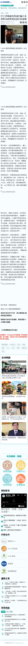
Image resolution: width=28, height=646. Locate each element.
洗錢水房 (24, 347)
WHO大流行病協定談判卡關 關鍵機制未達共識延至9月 (15, 629)
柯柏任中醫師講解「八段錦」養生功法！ (14, 521)
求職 (18, 347)
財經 (6, 13)
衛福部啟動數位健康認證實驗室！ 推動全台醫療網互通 (16, 587)
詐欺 (18, 344)
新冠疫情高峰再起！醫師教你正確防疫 (14, 516)
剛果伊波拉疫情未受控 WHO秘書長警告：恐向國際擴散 (15, 615)
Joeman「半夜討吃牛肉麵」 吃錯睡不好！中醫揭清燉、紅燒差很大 (15, 583)
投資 (3, 347)
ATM (12, 347)
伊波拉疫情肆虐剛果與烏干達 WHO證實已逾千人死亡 (15, 620)
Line (8, 347)
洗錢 (23, 344)
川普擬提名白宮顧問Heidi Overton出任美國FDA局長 (15, 596)
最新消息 (4, 8)
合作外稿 (12, 344)
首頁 (2, 13)
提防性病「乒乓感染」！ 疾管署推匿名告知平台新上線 (16, 601)
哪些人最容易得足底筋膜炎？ (12, 530)
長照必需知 (12, 8)
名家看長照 (22, 8)
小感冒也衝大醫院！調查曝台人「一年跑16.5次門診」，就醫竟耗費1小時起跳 (15, 624)
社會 (3, 351)
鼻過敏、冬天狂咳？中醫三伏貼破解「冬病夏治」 (14, 526)
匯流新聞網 (4, 344)
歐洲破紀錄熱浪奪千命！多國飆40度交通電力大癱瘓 (15, 633)
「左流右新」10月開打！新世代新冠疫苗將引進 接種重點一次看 (15, 592)
